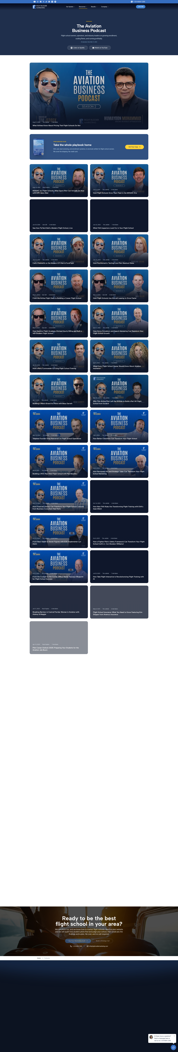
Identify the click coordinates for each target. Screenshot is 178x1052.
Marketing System (38, 1011)
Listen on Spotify (78, 48)
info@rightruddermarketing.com (98, 946)
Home (39, 958)
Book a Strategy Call (102, 940)
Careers (121, 1015)
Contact (121, 1022)
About (121, 1011)
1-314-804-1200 (139, 2)
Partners (122, 1018)
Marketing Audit (37, 1018)
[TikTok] (46, 1)
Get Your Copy (133, 147)
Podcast (64, 1015)
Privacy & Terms (69, 1046)
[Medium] (52, 2)
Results (93, 7)
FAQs (92, 1022)
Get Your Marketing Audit (77, 940)
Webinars (64, 1018)
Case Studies (94, 1011)
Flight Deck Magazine (68, 1022)
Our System (69, 7)
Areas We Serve (37, 1022)
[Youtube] (35, 2)
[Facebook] (41, 2)
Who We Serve (94, 1018)
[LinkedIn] (49, 2)
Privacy (49, 999)
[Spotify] (55, 2)
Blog (63, 1011)
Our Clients (93, 1015)
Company (104, 7)
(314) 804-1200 (70, 1044)
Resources (82, 7)
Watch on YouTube (101, 48)
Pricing (35, 1015)
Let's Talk (140, 6)
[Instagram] (38, 2)
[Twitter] (43, 1)
